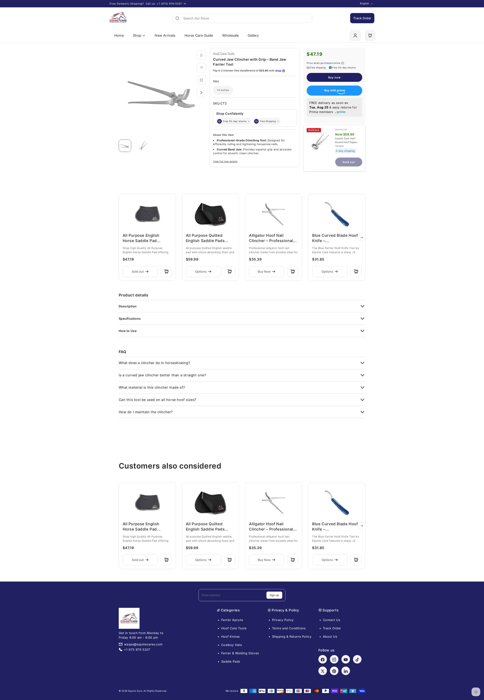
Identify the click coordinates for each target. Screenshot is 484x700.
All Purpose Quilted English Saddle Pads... (207, 238)
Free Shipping (268, 121)
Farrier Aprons (232, 620)
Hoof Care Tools (223, 53)
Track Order (362, 18)
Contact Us (331, 620)
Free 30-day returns (234, 121)
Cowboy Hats (231, 645)
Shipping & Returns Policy (292, 636)
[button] (370, 35)
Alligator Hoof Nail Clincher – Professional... (273, 238)
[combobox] (242, 18)
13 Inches (223, 90)
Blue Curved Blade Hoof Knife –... (335, 238)
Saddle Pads (230, 661)
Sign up (274, 595)
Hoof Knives (230, 636)
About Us (330, 636)
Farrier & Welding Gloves (240, 653)
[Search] (177, 18)
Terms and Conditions (289, 628)
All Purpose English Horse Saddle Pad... (142, 238)
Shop (137, 35)
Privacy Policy (283, 620)
